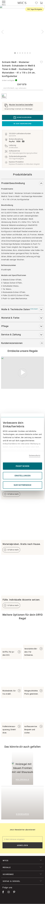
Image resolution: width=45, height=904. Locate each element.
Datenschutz (34, 455)
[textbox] (22, 839)
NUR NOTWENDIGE (22, 485)
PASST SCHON (22, 466)
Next (42, 32)
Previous (2, 32)
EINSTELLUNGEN (22, 475)
